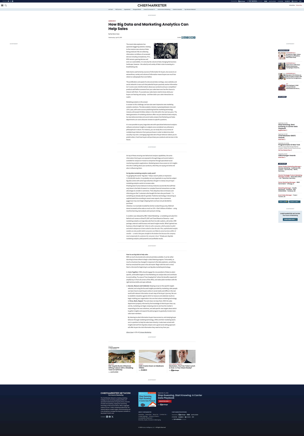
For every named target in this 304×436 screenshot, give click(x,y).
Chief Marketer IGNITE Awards (287, 137)
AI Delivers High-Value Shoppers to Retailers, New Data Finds (293, 55)
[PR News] (265, 1)
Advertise (292, 5)
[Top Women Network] (254, 1)
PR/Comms (118, 9)
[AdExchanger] (241, 1)
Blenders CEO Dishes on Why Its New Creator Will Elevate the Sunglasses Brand (294, 77)
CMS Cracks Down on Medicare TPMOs (151, 367)
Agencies (111, 21)
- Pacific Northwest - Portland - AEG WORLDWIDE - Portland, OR (287, 189)
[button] (2, 5)
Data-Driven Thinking (175, 364)
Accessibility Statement (145, 418)
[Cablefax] (300, 1)
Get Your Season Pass (284, 150)
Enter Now (281, 139)
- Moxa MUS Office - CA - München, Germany (290, 176)
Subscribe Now (289, 219)
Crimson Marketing (145, 332)
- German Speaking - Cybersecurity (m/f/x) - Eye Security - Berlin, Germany (290, 169)
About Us (155, 414)
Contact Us (163, 414)
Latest (140, 364)
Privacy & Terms (154, 416)
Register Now (282, 130)
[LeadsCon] (287, 1)
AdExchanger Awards (287, 155)
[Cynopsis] (280, 1)
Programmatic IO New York (289, 145)
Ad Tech (110, 9)
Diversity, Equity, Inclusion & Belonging (149, 420)
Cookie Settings (143, 416)
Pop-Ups (110, 364)
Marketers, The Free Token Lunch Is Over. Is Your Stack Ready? (182, 367)
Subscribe (299, 5)
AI (286, 83)
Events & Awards (177, 9)
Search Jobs (294, 201)
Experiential (127, 9)
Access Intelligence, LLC (148, 427)
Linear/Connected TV (149, 9)
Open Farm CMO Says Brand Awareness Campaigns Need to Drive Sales (293, 67)
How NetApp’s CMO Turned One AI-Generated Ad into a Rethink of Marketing (292, 88)
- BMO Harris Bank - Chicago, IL (289, 183)
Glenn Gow (129, 332)
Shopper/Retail (137, 9)
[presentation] (281, 56)
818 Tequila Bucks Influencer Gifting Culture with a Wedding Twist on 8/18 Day (120, 368)
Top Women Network (190, 9)
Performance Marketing (164, 9)
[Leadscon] (144, 370)
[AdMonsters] (295, 1)
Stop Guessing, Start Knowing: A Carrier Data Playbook (288, 126)
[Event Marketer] (272, 1)
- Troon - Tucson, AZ (288, 195)
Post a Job (282, 201)
